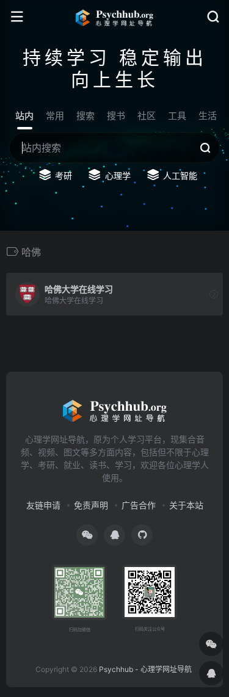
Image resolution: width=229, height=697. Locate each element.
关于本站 (186, 505)
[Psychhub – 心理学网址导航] (115, 17)
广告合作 (139, 505)
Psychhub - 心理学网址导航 (145, 669)
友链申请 (43, 505)
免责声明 (91, 505)
